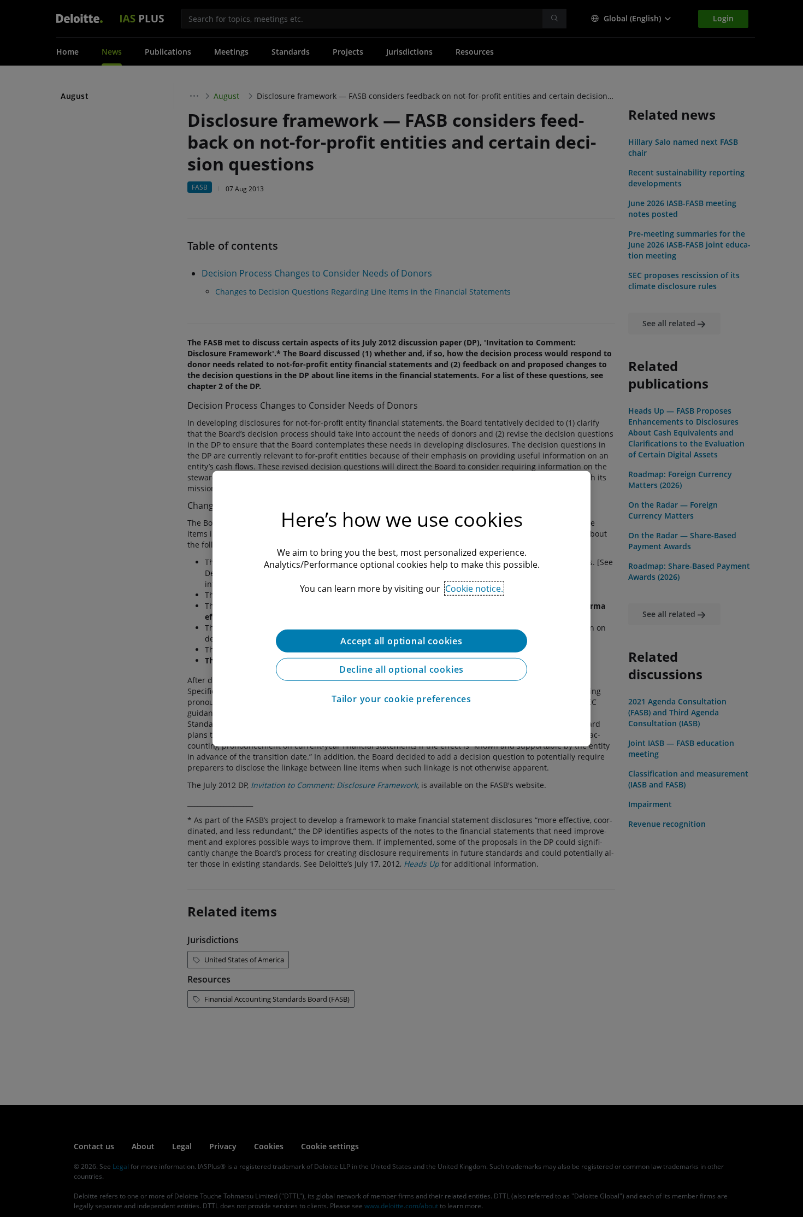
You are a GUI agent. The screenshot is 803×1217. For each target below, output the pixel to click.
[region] (401, 608)
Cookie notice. (474, 588)
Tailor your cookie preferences (401, 698)
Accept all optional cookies (401, 640)
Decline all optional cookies (401, 669)
